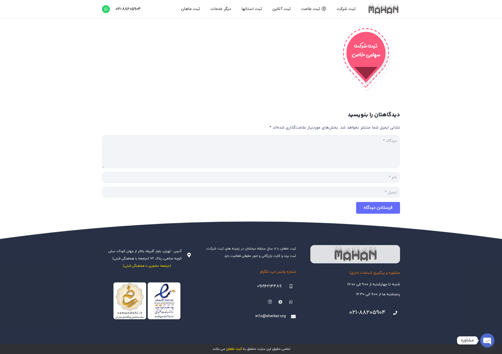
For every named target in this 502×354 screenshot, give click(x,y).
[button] (334, 9)
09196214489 (269, 286)
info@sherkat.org (270, 316)
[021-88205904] (393, 313)
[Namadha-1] (147, 301)
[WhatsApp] (106, 9)
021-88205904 (367, 313)
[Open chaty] (487, 340)
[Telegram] (281, 302)
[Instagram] (270, 302)
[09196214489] (288, 286)
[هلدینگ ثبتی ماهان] (383, 9)
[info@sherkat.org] (291, 316)
